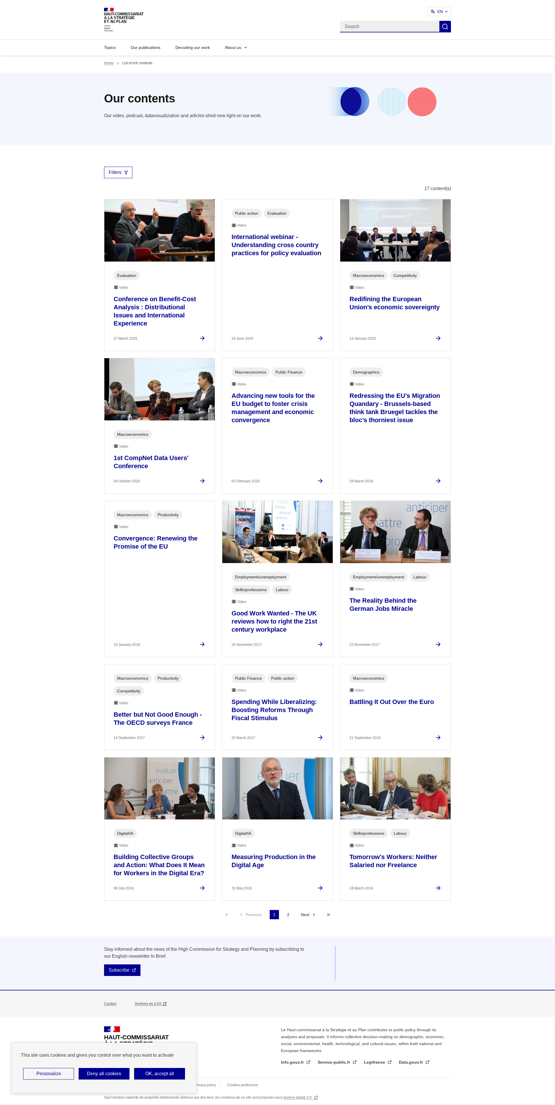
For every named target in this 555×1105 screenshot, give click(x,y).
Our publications (145, 47)
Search (445, 26)
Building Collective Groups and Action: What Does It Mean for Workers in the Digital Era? (159, 865)
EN (440, 11)
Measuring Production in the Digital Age (274, 861)
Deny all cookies (104, 1073)
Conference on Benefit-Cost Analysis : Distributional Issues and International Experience (155, 311)
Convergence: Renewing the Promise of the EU (155, 542)
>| (328, 914)
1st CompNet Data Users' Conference (151, 462)
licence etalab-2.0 (298, 1097)
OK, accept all (159, 1073)
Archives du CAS (148, 1004)
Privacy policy (205, 1085)
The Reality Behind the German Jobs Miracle (383, 604)
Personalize (48, 1073)
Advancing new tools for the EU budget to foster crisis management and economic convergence (273, 408)
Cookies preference (242, 1085)
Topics (110, 47)
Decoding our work (192, 47)
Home (109, 63)
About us (233, 47)
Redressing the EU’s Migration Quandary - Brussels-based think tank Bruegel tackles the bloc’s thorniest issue (394, 408)
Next (305, 914)
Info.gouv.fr (293, 1062)
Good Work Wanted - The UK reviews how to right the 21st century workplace (274, 621)
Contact (110, 1004)
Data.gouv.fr (411, 1062)
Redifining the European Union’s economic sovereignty (394, 303)
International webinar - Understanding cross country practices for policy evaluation (276, 245)
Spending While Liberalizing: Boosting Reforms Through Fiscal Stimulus (274, 710)
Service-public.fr (334, 1062)
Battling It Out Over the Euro (391, 701)
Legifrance (375, 1062)
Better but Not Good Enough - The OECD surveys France (158, 718)
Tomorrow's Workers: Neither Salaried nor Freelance (393, 861)
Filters (115, 172)
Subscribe (119, 970)
